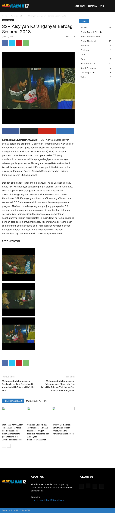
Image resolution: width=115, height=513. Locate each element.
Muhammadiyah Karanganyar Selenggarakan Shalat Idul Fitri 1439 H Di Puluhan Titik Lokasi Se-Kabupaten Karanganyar (58, 386)
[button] (109, 6)
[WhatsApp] (26, 43)
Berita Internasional (90, 36)
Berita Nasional (88, 41)
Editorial (92, 6)
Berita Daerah (16, 16)
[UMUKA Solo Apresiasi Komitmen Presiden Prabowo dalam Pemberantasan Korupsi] (64, 414)
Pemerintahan (88, 63)
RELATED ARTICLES (13, 401)
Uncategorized (88, 72)
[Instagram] (88, 486)
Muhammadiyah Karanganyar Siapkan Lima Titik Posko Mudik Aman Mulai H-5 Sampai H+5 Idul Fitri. (18, 386)
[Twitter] (12, 43)
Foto (83, 54)
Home (4, 16)
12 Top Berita (79, 6)
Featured (85, 50)
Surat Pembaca (88, 68)
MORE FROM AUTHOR (36, 401)
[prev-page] (4, 446)
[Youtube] (101, 486)
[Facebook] (5, 43)
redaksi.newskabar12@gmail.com (47, 500)
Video (83, 77)
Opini (101, 6)
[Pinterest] (19, 43)
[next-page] (9, 446)
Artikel (84, 27)
